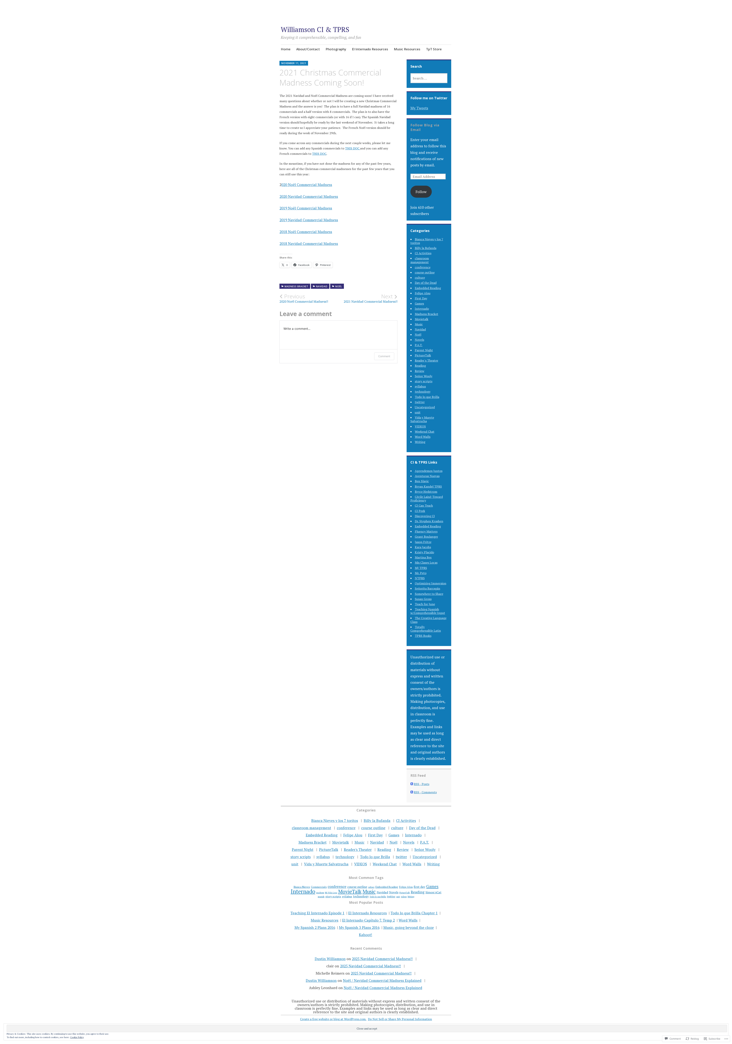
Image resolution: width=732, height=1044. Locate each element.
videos (404, 896)
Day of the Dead (426, 283)
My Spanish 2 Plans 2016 (315, 927)
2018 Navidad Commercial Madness (308, 243)
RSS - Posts (421, 784)
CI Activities (423, 253)
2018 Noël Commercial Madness (305, 231)
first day (419, 887)
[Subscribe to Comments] (411, 792)
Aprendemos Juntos (428, 471)
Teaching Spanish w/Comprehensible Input (427, 611)
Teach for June (425, 604)
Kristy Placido (424, 552)
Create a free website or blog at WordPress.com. (333, 1019)
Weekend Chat (424, 431)
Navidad (321, 286)
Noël (338, 286)
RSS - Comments (425, 792)
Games (419, 303)
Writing (420, 442)
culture (420, 277)
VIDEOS (420, 426)
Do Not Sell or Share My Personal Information (400, 1019)
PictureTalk (423, 355)
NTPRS (420, 578)
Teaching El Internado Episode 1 (317, 913)
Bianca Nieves (302, 887)
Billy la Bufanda (425, 248)
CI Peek (420, 511)
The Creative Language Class (428, 620)
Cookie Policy (77, 1037)
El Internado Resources (370, 49)
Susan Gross (423, 599)
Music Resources (407, 49)
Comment (384, 356)
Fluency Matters (426, 531)
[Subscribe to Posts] (411, 784)
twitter (420, 402)
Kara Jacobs (423, 547)
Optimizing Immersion (430, 583)
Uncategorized (425, 407)
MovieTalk (350, 891)
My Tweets (419, 108)
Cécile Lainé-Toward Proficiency (426, 498)
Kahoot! (365, 934)
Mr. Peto (420, 573)
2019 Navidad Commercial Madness (308, 219)
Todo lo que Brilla (427, 397)
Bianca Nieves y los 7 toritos (426, 241)
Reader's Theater (426, 360)
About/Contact (308, 49)
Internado (422, 309)
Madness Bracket (296, 286)
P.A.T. (418, 345)
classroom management (419, 260)
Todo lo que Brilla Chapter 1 (414, 913)
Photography (336, 49)
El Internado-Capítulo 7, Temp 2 (368, 920)
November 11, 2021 (293, 63)
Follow (421, 191)
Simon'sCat (433, 892)
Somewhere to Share (429, 594)
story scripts (423, 381)
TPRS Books (423, 636)
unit (418, 412)
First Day (421, 298)
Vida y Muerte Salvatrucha (422, 419)
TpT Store (434, 49)
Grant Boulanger (426, 536)
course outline (425, 272)
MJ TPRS (421, 568)
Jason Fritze (423, 542)
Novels (419, 340)
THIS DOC (352, 148)
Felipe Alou (422, 293)
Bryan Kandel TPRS (428, 486)
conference (422, 267)
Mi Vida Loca (331, 892)
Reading (420, 366)
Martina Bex (423, 557)
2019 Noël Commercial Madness (305, 208)
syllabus (420, 386)
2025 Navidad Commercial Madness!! (382, 958)
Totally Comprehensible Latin (425, 629)
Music (419, 324)
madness (320, 892)
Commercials (319, 887)
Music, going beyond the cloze (408, 927)
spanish (321, 896)
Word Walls (422, 437)
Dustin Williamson (330, 958)
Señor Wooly (423, 376)
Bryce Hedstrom (426, 492)
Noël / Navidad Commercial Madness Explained (382, 980)
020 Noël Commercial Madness (306, 184)
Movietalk (421, 319)
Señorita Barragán (427, 588)
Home (286, 49)
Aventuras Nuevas (427, 476)
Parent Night (424, 350)
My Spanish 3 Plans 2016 (359, 927)
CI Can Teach (424, 505)
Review (419, 371)
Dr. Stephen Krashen (429, 521)
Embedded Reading (428, 288)
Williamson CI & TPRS (315, 29)
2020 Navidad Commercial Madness (308, 196)
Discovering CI (425, 516)
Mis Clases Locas (426, 562)
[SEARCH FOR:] (429, 78)
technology (422, 391)
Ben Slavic (422, 481)
